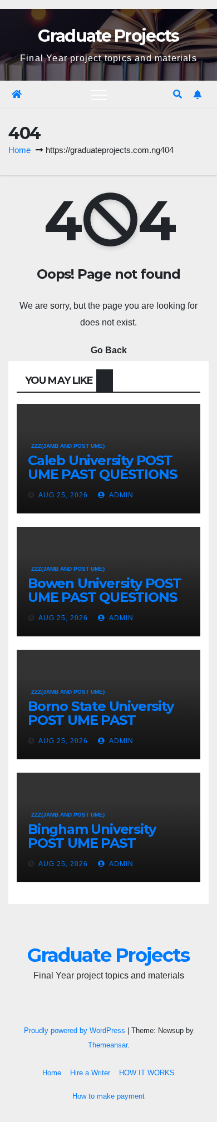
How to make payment (108, 1096)
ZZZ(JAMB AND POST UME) (68, 446)
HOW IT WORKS (147, 1073)
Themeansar (107, 1045)
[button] (177, 94)
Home (19, 150)
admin (120, 495)
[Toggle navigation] (99, 94)
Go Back (109, 350)
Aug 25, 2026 (63, 495)
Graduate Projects (108, 36)
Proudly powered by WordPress (75, 1030)
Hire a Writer (90, 1073)
